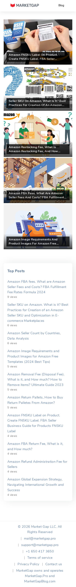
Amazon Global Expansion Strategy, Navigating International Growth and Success (35, 484)
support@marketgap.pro (40, 545)
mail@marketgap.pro (40, 538)
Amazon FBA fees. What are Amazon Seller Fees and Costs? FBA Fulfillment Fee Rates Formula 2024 (36, 287)
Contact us (53, 564)
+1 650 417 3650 (40, 551)
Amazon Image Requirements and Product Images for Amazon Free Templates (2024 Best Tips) (33, 356)
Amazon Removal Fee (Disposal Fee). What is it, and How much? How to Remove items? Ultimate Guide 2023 (35, 379)
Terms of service (40, 557)
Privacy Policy (28, 564)
